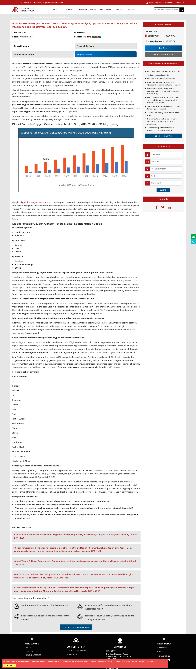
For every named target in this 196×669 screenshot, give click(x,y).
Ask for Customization (163, 54)
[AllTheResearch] (24, 10)
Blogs (162, 651)
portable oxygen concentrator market (40, 202)
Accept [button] (9, 665)
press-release (165, 647)
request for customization (76, 627)
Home (14, 17)
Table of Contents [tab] (85, 46)
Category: (22, 36)
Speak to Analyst (163, 136)
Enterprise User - (161, 41)
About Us (30, 647)
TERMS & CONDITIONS (77, 651)
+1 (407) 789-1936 (23, 2)
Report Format (81, 36)
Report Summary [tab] (22, 46)
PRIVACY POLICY (75, 654)
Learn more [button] (149, 661)
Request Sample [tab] (84, 54)
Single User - (161, 36)
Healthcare (25, 17)
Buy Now (163, 48)
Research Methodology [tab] (25, 54)
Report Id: (80, 32)
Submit (163, 190)
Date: (19, 32)
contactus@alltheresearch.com (49, 2)
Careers (29, 651)
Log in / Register (155, 2)
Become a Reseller (33, 655)
